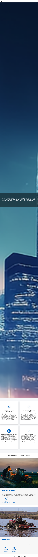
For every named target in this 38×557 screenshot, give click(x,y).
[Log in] (36, 1)
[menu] (1, 1)
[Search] (3, 1)
